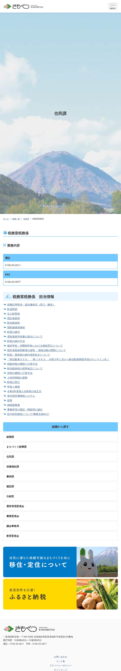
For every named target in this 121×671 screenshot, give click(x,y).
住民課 (26, 218)
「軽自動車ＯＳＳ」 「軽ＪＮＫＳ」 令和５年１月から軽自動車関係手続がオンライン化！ (58, 359)
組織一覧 (16, 218)
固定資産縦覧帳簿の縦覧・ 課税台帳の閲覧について (36, 350)
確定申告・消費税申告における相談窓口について (35, 345)
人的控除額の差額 (17, 377)
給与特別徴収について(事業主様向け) (28, 414)
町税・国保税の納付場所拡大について (28, 355)
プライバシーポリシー (60, 665)
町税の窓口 (13, 382)
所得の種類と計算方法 (19, 373)
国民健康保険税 (16, 327)
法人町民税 (13, 313)
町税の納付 (13, 332)
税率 (9, 400)
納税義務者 (13, 405)
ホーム (6, 218)
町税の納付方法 (16, 341)
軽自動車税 (13, 323)
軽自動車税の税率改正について (25, 368)
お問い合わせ (60, 656)
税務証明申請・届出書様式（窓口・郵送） (31, 304)
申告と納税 (13, 386)
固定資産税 (13, 318)
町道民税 (12, 309)
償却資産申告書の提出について (25, 336)
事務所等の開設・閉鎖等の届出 (25, 409)
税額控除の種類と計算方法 (22, 364)
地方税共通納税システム (21, 396)
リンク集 (60, 661)
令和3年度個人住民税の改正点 (24, 391)
